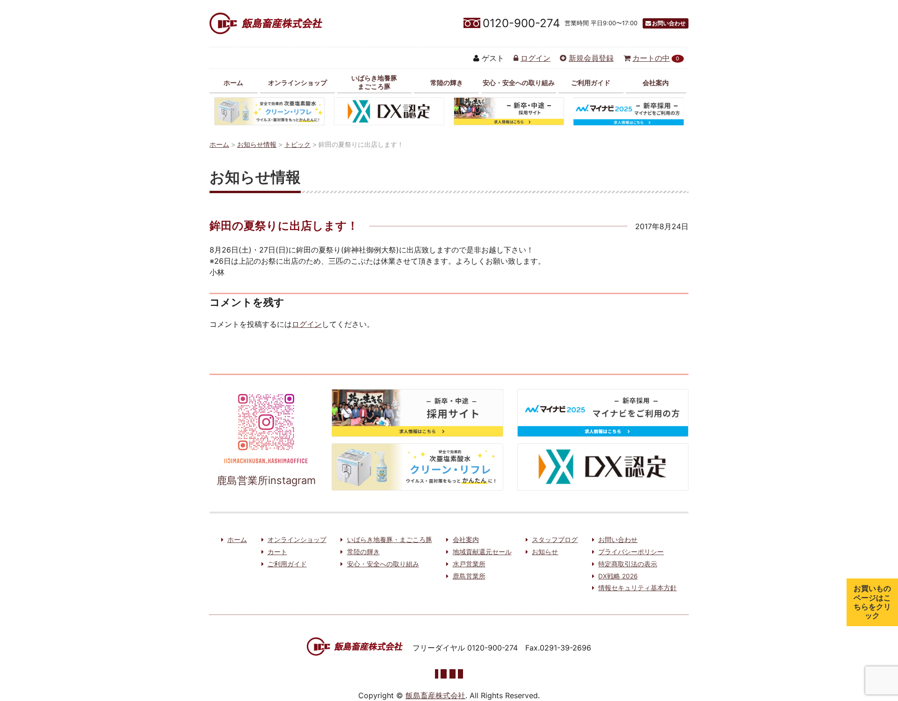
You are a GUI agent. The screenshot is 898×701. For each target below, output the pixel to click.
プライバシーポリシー (631, 552)
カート (277, 552)
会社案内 (656, 83)
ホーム (233, 83)
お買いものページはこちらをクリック (872, 602)
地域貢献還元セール (482, 552)
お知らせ (545, 552)
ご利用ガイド (590, 83)
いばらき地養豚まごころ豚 (374, 82)
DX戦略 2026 (617, 576)
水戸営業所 (469, 564)
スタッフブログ (555, 539)
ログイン (535, 58)
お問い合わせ (669, 23)
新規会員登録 (591, 58)
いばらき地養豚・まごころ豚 (389, 539)
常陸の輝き (446, 83)
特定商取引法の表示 (627, 564)
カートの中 (655, 58)
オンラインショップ (297, 83)
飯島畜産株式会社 (435, 695)
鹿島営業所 (469, 576)
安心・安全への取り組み (519, 83)
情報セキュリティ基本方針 (637, 588)
